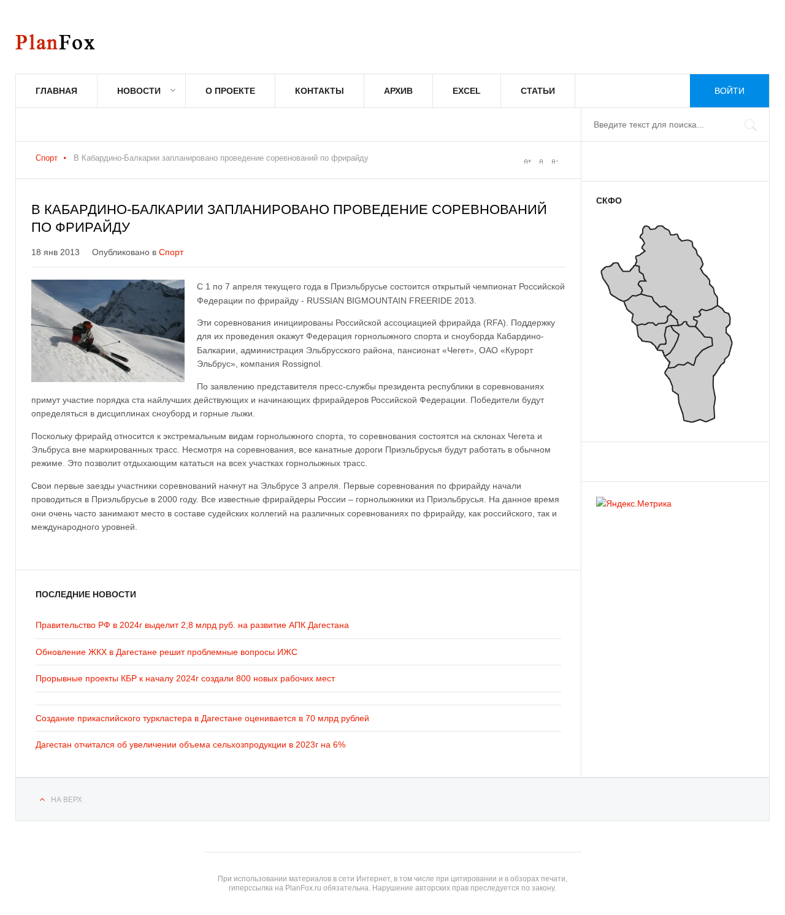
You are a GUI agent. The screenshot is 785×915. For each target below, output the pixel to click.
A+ (527, 161)
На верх (66, 799)
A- (554, 161)
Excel (467, 91)
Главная (56, 91)
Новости (139, 91)
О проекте (230, 91)
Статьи (538, 91)
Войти (729, 91)
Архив (398, 91)
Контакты (319, 91)
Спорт (47, 158)
